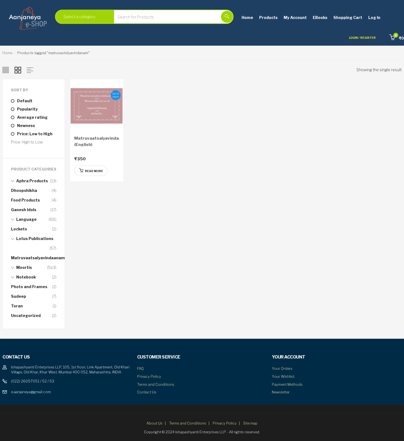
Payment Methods (287, 384)
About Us (154, 423)
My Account (295, 17)
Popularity (27, 109)
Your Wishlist (283, 376)
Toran (17, 306)
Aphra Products (32, 180)
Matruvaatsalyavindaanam (38, 257)
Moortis (24, 267)
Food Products (25, 200)
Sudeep (18, 296)
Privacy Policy (149, 376)
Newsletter (281, 392)
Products (268, 17)
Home (247, 17)
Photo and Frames (29, 286)
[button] (396, 38)
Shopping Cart (347, 17)
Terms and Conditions (155, 384)
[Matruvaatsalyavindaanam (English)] (96, 105)
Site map (250, 423)
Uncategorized (26, 315)
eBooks (320, 17)
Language (26, 219)
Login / (354, 37)
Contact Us (146, 392)
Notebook (26, 277)
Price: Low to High (34, 133)
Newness (26, 125)
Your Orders (282, 368)
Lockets (19, 229)
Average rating (32, 117)
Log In (374, 17)
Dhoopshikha (24, 190)
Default (24, 100)
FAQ (140, 368)
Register (368, 37)
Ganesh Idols (23, 209)
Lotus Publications (34, 238)
